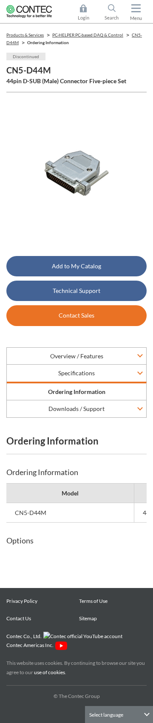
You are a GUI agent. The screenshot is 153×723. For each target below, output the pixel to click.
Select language (106, 715)
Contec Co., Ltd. (24, 636)
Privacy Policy (21, 601)
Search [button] (115, 13)
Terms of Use (93, 601)
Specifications (76, 373)
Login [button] (87, 13)
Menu (136, 18)
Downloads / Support (76, 408)
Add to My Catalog (76, 266)
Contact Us (18, 618)
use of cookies (49, 672)
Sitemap (88, 618)
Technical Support (76, 290)
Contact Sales (76, 315)
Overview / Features (76, 356)
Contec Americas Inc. (30, 645)
